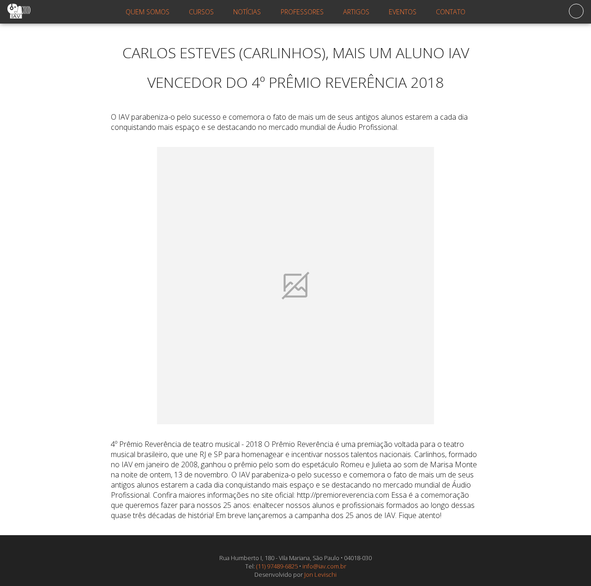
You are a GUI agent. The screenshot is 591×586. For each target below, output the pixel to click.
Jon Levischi (320, 574)
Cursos (201, 11)
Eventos (402, 11)
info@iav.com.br (324, 566)
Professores (302, 11)
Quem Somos (147, 11)
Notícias (247, 11)
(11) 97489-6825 (277, 566)
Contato (450, 11)
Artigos (356, 11)
